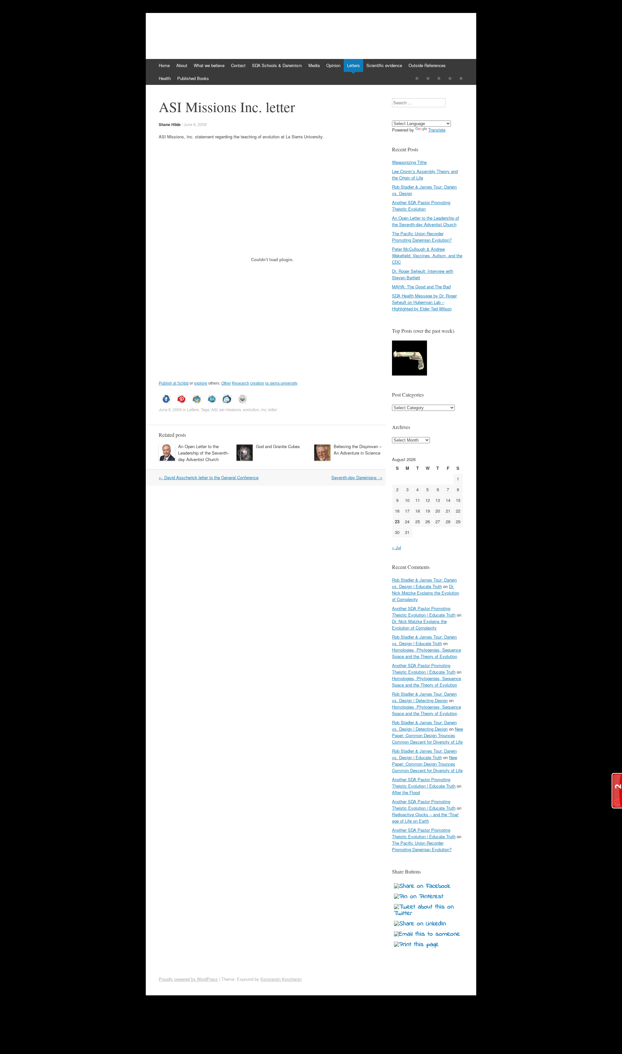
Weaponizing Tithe (409, 162)
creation (257, 383)
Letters (353, 65)
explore (200, 383)
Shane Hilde (170, 124)
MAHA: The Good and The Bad (421, 287)
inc (263, 409)
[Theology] (427, 78)
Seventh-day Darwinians (356, 477)
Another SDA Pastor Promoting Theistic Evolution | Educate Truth (423, 611)
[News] (438, 78)
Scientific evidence (384, 65)
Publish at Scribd (174, 383)
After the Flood (406, 792)
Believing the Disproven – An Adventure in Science (358, 449)
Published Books (193, 78)
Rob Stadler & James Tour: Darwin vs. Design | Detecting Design (424, 697)
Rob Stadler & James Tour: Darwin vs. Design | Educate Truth (424, 583)
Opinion (333, 65)
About (181, 65)
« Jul (396, 547)
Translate (436, 130)
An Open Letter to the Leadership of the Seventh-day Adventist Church (203, 452)
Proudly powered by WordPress (188, 979)
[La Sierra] (449, 78)
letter (272, 409)
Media (314, 65)
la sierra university (281, 383)
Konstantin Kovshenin (281, 979)
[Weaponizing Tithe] (409, 359)
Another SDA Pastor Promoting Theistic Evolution (421, 205)
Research (240, 383)
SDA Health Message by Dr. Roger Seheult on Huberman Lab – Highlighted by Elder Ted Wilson (424, 302)
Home (164, 65)
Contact (238, 65)
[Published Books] (460, 78)
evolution (251, 409)
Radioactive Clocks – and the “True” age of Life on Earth (425, 817)
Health (165, 78)
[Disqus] (272, 580)
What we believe (209, 65)
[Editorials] (416, 78)
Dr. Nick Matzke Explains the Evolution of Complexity (425, 592)
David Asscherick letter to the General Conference (209, 477)
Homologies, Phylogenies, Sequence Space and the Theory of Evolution (426, 653)
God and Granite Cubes (278, 446)
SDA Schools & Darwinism (277, 65)
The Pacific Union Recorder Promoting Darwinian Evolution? (422, 236)
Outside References (427, 65)
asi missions (230, 409)
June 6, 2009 (195, 124)
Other (226, 383)
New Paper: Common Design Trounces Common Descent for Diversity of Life (427, 735)
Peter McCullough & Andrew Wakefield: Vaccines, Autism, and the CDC (427, 255)
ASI (214, 409)
